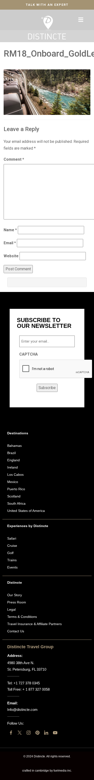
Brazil (11, 453)
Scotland (13, 496)
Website (11, 256)
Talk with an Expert (47, 5)
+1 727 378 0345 (26, 683)
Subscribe (47, 387)
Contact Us (15, 631)
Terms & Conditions (22, 617)
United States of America (26, 511)
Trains (12, 560)
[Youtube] (55, 732)
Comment (14, 159)
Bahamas (14, 446)
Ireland (12, 467)
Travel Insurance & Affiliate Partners (34, 624)
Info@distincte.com (22, 709)
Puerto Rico (16, 489)
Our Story (14, 595)
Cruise (12, 546)
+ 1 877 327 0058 (36, 689)
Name (10, 230)
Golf (10, 553)
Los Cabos (15, 474)
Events (12, 567)
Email (10, 243)
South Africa (16, 503)
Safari (11, 538)
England (13, 460)
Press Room (16, 602)
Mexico (12, 482)
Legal (11, 609)
